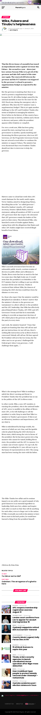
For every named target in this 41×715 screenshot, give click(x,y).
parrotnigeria (14, 30)
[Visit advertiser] (20, 2)
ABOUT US (19, 704)
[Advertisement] (20, 174)
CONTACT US (9, 704)
